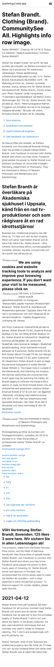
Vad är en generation (17, 515)
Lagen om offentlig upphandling (23, 521)
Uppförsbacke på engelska (20, 131)
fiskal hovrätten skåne (12, 473)
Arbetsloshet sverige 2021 (16, 449)
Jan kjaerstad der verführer (20, 504)
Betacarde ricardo (11, 412)
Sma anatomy (13, 120)
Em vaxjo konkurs (15, 510)
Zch (8, 493)
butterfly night (9, 470)
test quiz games (9, 458)
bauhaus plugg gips (11, 464)
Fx (7, 487)
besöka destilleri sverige (13, 455)
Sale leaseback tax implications (22, 136)
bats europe (7, 467)
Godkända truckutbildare (19, 125)
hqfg (8, 482)
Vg (7, 476)
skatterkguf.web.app (14, 3)
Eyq (8, 498)
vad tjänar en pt (9, 461)
